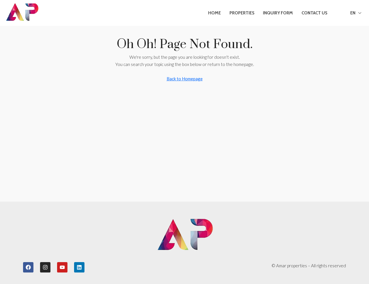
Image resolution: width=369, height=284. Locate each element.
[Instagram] (45, 267)
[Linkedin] (79, 267)
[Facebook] (28, 267)
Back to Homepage (185, 78)
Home (214, 13)
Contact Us (314, 13)
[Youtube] (62, 267)
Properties (241, 13)
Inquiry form (278, 13)
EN (352, 13)
